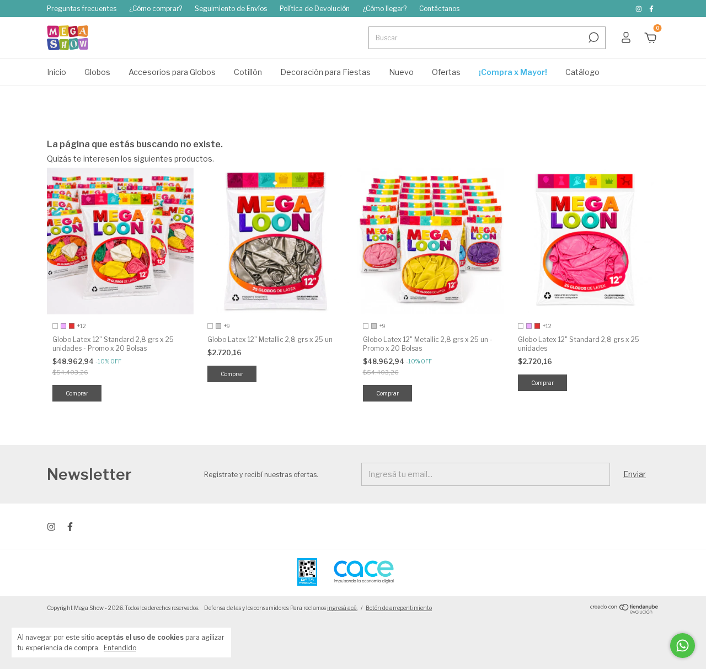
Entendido (120, 648)
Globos (97, 72)
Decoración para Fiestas (325, 72)
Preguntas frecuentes (81, 8)
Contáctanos (439, 8)
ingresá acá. (342, 607)
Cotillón (248, 72)
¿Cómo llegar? (384, 8)
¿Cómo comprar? (155, 8)
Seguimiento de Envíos (231, 8)
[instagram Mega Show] (639, 8)
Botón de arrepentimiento (399, 607)
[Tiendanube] (624, 611)
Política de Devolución (315, 8)
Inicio (56, 72)
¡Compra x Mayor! (513, 72)
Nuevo (401, 72)
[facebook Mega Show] (651, 8)
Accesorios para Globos (172, 72)
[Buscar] (592, 37)
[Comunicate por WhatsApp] (682, 645)
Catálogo (582, 72)
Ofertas (446, 72)
